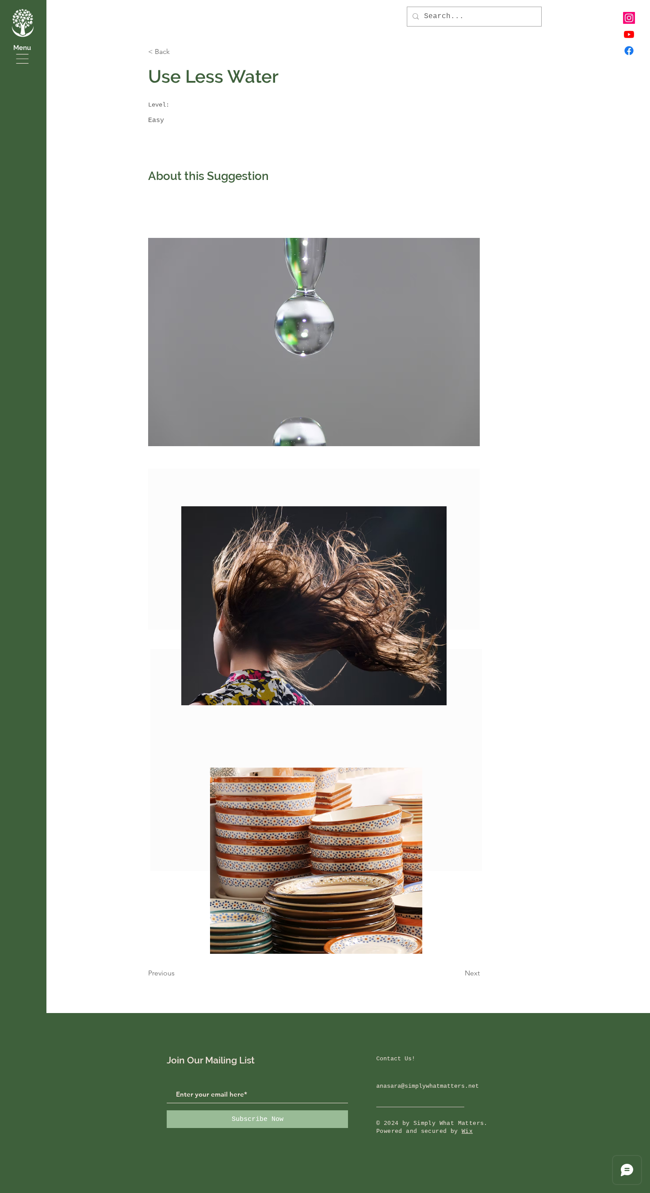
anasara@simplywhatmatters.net (427, 1086)
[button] (22, 59)
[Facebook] (629, 51)
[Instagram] (629, 18)
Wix (467, 1131)
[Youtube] (629, 34)
